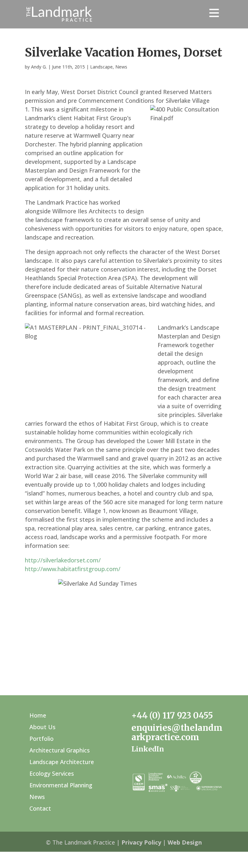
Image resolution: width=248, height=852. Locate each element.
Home (37, 715)
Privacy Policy (141, 842)
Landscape (101, 67)
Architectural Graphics (59, 750)
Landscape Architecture (61, 762)
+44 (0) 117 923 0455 (172, 715)
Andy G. (39, 67)
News (121, 67)
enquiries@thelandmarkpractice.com (176, 732)
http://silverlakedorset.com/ (63, 560)
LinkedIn (147, 749)
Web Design (185, 842)
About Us (42, 727)
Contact (40, 808)
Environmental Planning (60, 785)
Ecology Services (51, 773)
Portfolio (41, 738)
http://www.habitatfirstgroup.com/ (72, 569)
